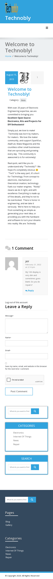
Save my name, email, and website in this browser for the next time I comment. (26, 367)
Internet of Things (22, 436)
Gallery (9, 525)
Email (7, 350)
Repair (16, 444)
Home (8, 56)
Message (9, 316)
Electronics (18, 432)
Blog (8, 521)
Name (8, 337)
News (23, 100)
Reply (31, 290)
